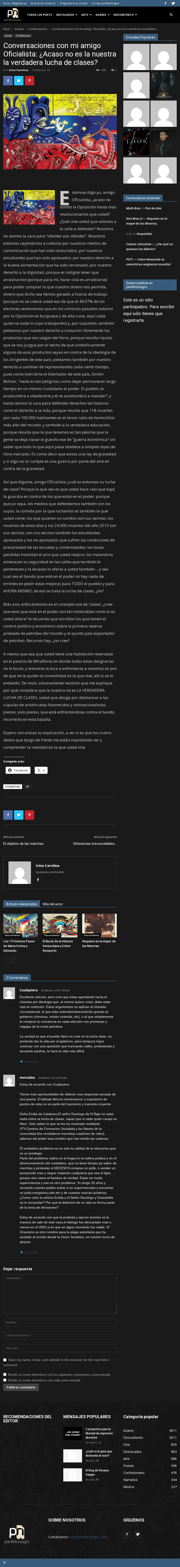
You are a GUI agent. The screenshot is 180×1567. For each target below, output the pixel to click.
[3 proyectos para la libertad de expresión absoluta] (72, 1433)
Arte (84, 14)
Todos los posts (39, 14)
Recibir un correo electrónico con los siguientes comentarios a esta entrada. (59, 1374)
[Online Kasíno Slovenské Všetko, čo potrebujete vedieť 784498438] (136, 114)
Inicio (6, 29)
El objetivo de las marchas (23, 844)
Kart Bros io (134, 218)
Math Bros (133, 208)
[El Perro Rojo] (136, 171)
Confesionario (37, 29)
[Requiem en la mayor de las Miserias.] (99, 925)
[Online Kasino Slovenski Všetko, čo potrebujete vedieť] (136, 57)
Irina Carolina (18, 70)
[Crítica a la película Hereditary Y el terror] (163, 86)
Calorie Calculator (139, 244)
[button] (171, 15)
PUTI (129, 259)
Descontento (123, 14)
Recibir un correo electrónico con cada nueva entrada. (44, 1380)
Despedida (144, 234)
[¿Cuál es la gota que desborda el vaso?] (72, 1455)
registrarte (133, 320)
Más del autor (53, 904)
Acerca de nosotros (43, 3)
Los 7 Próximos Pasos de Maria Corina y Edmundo (19, 945)
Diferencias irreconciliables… (95, 844)
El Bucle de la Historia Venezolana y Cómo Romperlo (58, 945)
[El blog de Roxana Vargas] (72, 1474)
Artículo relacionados (21, 904)
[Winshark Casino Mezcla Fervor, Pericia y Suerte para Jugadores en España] (136, 86)
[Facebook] (165, 3)
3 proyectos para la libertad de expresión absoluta (99, 1433)
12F (27, 786)
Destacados (65, 14)
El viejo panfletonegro (105, 3)
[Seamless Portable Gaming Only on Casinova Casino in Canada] (163, 171)
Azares (101, 14)
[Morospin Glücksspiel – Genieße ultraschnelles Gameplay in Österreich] (163, 57)
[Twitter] (173, 3)
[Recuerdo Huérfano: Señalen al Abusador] (163, 142)
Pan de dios (153, 208)
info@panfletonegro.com (88, 1537)
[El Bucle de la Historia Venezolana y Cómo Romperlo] (60, 925)
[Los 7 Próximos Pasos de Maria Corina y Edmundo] (20, 925)
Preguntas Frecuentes (73, 3)
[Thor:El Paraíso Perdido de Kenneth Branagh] (136, 142)
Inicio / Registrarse (14, 3)
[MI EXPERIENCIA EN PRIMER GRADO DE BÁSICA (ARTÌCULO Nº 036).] (163, 114)
